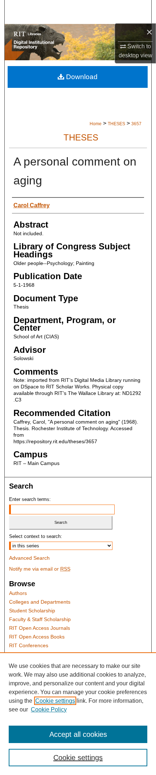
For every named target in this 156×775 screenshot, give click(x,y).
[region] (78, 713)
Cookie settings (55, 701)
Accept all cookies (78, 734)
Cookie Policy (49, 709)
